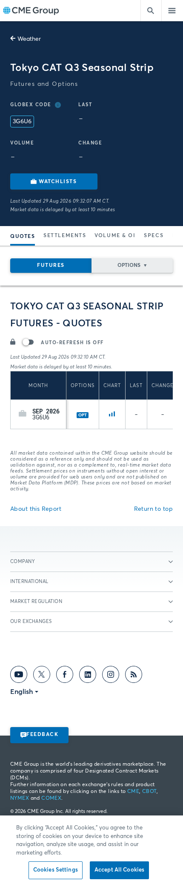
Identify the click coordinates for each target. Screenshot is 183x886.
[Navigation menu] (172, 10)
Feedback (42, 734)
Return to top (153, 509)
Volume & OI (114, 235)
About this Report (35, 509)
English (21, 691)
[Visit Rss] (133, 676)
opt (82, 415)
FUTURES (51, 265)
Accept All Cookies (119, 870)
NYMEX (19, 798)
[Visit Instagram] (110, 676)
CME (133, 791)
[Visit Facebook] (64, 676)
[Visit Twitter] (41, 676)
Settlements (64, 235)
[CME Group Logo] (31, 10)
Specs (153, 235)
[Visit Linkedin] (87, 676)
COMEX (51, 798)
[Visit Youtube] (18, 676)
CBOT (149, 791)
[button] (22, 414)
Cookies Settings (55, 870)
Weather (29, 39)
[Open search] (151, 10)
